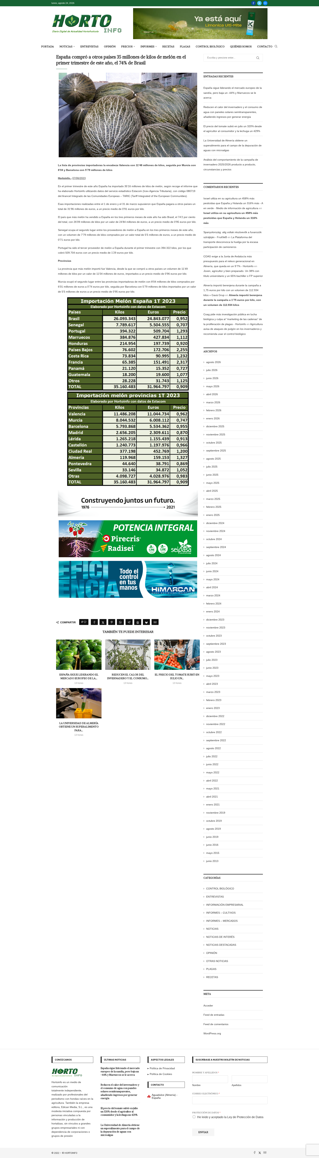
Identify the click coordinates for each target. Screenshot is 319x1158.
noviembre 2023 (215, 627)
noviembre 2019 (215, 812)
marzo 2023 (213, 691)
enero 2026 (213, 418)
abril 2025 (212, 490)
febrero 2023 (213, 700)
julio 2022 (211, 756)
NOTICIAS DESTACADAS (221, 944)
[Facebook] (253, 3)
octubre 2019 (214, 820)
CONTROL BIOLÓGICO (210, 46)
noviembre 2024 (215, 531)
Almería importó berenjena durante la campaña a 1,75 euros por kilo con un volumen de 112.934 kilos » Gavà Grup (232, 290)
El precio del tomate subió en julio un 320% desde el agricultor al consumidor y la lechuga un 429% (119, 1111)
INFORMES (147, 46)
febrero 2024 (213, 603)
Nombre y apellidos (205, 1072)
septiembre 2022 (216, 740)
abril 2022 (212, 780)
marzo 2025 (213, 498)
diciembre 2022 (215, 716)
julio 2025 (211, 466)
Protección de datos (206, 1112)
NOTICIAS (65, 46)
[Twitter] (259, 3)
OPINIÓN (110, 46)
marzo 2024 (213, 595)
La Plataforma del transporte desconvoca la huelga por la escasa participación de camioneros (230, 242)
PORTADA (47, 46)
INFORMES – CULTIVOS (221, 912)
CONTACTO (264, 46)
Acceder (208, 1005)
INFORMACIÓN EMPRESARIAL (224, 904)
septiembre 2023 (216, 643)
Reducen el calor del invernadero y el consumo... (128, 676)
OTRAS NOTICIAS (217, 961)
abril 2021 (212, 796)
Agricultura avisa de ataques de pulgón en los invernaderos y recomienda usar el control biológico (233, 329)
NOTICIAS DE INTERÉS (220, 936)
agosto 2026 (213, 362)
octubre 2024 (214, 539)
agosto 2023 (213, 651)
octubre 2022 (214, 732)
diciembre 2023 (215, 619)
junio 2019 (212, 836)
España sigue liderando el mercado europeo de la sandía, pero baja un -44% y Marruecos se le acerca (232, 92)
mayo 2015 (212, 852)
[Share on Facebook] (94, 622)
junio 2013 (212, 861)
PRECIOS (127, 46)
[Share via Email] (155, 622)
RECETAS (168, 46)
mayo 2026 (212, 386)
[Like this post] (85, 622)
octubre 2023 (214, 635)
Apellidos (236, 1085)
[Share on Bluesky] (146, 622)
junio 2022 (212, 764)
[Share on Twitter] (103, 622)
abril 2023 (212, 683)
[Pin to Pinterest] (111, 622)
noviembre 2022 (215, 724)
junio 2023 (212, 667)
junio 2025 (212, 474)
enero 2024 (213, 611)
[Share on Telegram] (129, 622)
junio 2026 (212, 378)
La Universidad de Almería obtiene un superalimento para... (79, 726)
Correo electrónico (206, 1093)
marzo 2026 (213, 402)
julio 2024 (211, 563)
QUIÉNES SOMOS (241, 46)
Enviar (203, 1132)
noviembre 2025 (215, 434)
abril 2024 (212, 587)
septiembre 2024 (216, 547)
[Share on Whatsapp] (120, 622)
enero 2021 (213, 804)
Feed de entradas (213, 1014)
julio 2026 (211, 370)
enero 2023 (213, 708)
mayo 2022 (212, 772)
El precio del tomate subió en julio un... (177, 676)
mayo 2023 (212, 675)
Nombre (196, 1085)
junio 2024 (212, 571)
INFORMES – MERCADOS (222, 920)
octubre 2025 (214, 442)
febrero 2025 (213, 506)
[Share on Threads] (137, 622)
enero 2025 (213, 514)
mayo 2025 (212, 482)
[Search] (276, 46)
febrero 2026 (213, 410)
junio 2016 (212, 844)
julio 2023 (211, 659)
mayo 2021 (212, 788)
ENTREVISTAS (89, 46)
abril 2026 (212, 394)
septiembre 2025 (216, 450)
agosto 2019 (213, 828)
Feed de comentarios (215, 1024)
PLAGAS (185, 46)
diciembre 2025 (215, 426)
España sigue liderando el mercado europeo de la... (78, 676)
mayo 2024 (212, 579)
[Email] (265, 3)
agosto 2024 (213, 555)
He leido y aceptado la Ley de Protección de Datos (230, 1117)
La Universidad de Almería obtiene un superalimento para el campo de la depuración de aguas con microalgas (232, 145)
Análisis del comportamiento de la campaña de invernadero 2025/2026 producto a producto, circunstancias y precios (230, 164)
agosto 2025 (213, 458)
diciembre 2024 (215, 523)
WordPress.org (212, 1033)
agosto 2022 (213, 748)
